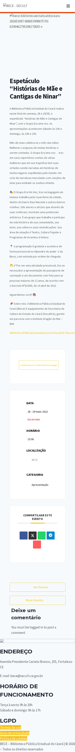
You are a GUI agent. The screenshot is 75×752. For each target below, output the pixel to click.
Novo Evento (34, 600)
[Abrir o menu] (68, 6)
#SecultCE (59, 333)
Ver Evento (40, 587)
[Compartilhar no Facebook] (24, 536)
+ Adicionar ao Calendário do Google (38, 365)
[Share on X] (33, 536)
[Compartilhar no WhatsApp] (42, 536)
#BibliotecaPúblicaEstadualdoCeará (31, 333)
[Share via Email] (37, 545)
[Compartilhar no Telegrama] (51, 536)
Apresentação (40, 485)
